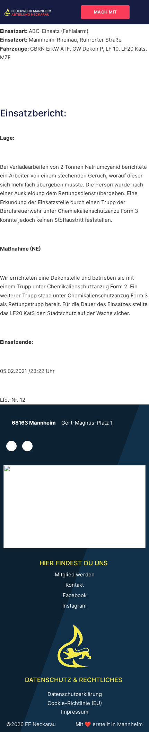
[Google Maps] (7, 422)
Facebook (75, 595)
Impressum (74, 711)
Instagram (74, 606)
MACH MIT (105, 12)
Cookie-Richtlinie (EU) (74, 703)
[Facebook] (27, 446)
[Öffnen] (140, 12)
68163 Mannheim (34, 422)
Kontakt (74, 585)
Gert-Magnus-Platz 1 (87, 422)
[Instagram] (11, 446)
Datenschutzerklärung (74, 694)
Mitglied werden (75, 574)
